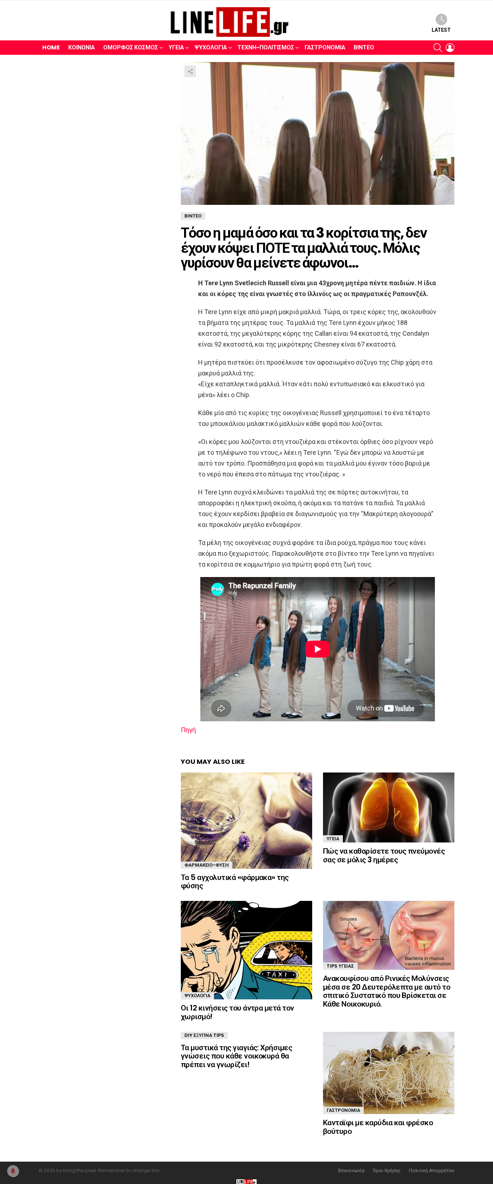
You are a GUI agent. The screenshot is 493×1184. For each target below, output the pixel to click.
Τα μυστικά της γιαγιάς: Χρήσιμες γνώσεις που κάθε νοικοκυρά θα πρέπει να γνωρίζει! (236, 1056)
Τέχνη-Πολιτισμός (265, 47)
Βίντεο (364, 47)
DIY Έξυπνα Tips (204, 1035)
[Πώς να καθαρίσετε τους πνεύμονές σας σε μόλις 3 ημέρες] (388, 807)
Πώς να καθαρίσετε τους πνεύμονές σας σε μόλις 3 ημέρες (384, 855)
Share (190, 71)
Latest (441, 30)
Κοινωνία (81, 47)
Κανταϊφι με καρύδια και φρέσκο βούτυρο (378, 1126)
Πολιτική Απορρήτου (431, 1171)
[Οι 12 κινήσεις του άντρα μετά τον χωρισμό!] (246, 950)
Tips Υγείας (340, 966)
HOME (51, 47)
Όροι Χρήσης (387, 1171)
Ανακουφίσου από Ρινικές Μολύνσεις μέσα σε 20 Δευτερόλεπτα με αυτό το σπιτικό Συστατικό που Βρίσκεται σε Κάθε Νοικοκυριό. (386, 991)
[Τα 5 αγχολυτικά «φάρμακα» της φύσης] (246, 820)
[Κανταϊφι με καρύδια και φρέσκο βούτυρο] (388, 1073)
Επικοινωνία (351, 1171)
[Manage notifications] (13, 1171)
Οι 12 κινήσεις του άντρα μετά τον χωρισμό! (237, 1012)
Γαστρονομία (325, 47)
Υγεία (176, 47)
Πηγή (188, 730)
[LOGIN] (450, 47)
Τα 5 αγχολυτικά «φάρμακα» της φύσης (235, 881)
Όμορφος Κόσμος (130, 47)
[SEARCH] (437, 47)
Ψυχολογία (211, 47)
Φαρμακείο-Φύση (206, 865)
